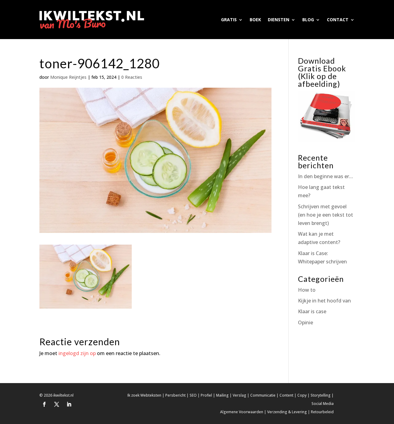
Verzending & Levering (287, 411)
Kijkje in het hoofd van (324, 300)
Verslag (239, 395)
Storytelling (321, 395)
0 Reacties (131, 77)
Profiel (206, 395)
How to (307, 289)
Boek (255, 19)
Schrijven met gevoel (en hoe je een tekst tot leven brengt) (325, 214)
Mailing (222, 395)
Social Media (323, 403)
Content (286, 395)
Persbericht (175, 395)
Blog (308, 19)
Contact (337, 19)
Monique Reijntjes (68, 77)
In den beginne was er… (325, 176)
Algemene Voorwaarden (241, 411)
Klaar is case (312, 311)
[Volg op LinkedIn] (69, 404)
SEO (193, 395)
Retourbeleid (322, 411)
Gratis (229, 19)
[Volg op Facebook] (44, 404)
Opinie (305, 322)
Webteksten (150, 395)
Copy (302, 395)
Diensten (278, 19)
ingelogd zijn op (77, 353)
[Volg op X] (57, 404)
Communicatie (262, 395)
